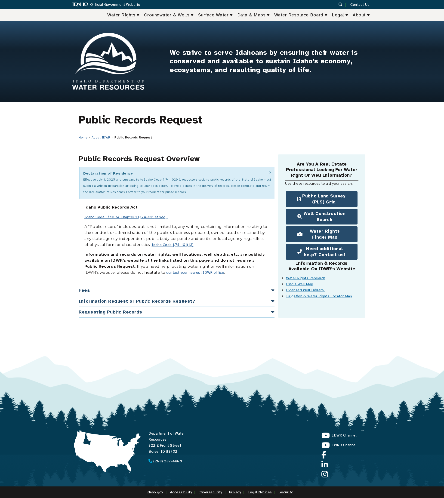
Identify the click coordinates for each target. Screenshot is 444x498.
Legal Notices (260, 492)
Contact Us (360, 4)
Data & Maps (251, 15)
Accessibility (181, 492)
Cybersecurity (210, 492)
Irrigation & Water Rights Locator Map (319, 296)
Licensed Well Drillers (305, 290)
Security (286, 492)
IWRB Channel (339, 446)
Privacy (235, 492)
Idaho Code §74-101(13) (173, 245)
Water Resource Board (298, 15)
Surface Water (213, 15)
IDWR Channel (339, 436)
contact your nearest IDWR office (195, 272)
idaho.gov (155, 492)
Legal (338, 15)
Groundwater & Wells (167, 15)
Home (83, 137)
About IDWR (101, 137)
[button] (343, 5)
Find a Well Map (299, 284)
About (359, 15)
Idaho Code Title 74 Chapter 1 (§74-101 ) (126, 217)
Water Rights (121, 15)
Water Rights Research (305, 278)
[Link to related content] (108, 61)
